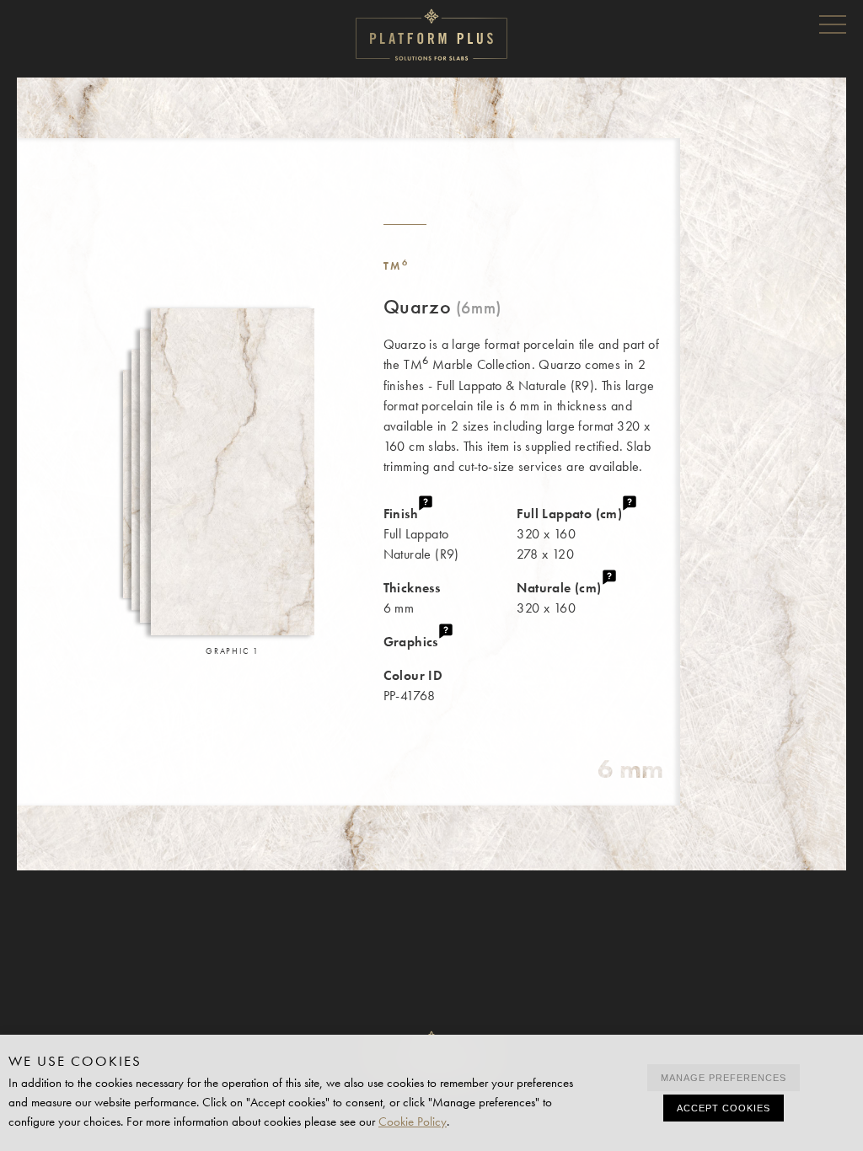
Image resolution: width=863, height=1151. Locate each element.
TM (396, 266)
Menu (832, 23)
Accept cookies (723, 1108)
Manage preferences (723, 1078)
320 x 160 (559, 598)
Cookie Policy (412, 1121)
